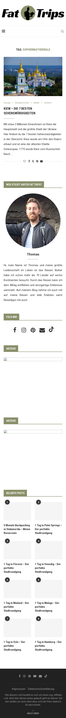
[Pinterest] (33, 331)
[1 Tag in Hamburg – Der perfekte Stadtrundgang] (48, 628)
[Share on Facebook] (29, 161)
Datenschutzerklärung (41, 689)
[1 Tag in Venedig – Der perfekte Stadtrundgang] (48, 550)
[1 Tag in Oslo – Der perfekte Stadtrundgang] (17, 628)
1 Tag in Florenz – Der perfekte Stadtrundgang (16, 568)
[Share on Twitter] (33, 161)
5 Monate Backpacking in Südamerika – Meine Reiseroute (17, 529)
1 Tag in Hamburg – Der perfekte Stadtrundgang (48, 645)
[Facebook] (15, 331)
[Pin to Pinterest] (37, 161)
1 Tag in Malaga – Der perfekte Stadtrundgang (47, 606)
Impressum (18, 689)
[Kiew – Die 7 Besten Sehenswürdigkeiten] (33, 76)
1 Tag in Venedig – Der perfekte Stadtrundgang (48, 568)
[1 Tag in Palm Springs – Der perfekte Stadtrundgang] (48, 511)
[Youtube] (34, 676)
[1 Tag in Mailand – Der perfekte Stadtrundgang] (17, 589)
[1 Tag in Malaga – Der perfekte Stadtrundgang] (48, 589)
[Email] (42, 331)
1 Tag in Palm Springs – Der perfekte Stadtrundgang (48, 529)
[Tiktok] (51, 331)
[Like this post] (24, 161)
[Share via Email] (41, 161)
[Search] (62, 31)
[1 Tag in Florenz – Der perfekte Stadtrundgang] (17, 550)
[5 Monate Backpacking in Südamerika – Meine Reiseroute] (17, 511)
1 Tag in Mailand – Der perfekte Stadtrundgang (16, 606)
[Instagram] (24, 331)
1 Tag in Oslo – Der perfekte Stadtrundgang (14, 645)
